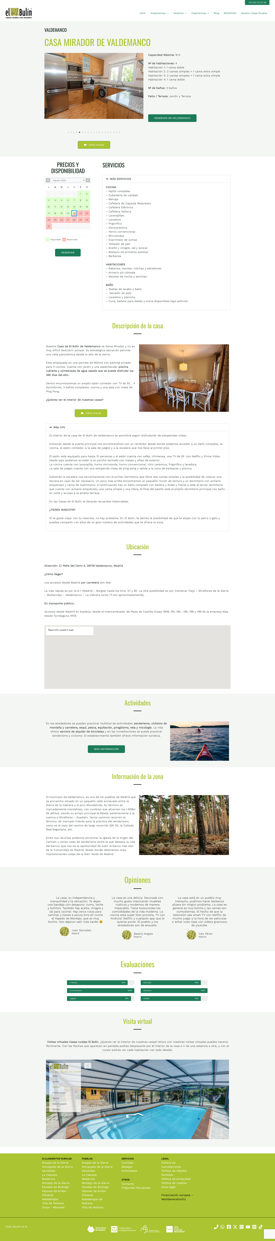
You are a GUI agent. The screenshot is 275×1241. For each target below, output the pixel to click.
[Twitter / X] (235, 1227)
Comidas (127, 1162)
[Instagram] (241, 1227)
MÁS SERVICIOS (120, 178)
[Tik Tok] (260, 1227)
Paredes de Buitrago (55, 1187)
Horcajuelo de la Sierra (57, 1166)
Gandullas (48, 1170)
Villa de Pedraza (53, 1203)
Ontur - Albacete (53, 1207)
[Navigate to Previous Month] (48, 180)
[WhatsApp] (222, 1227)
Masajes (127, 1166)
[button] (257, 2)
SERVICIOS (113, 165)
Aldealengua (50, 1199)
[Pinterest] (254, 1227)
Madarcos (48, 1178)
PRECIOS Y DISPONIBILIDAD (68, 167)
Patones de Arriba (54, 1191)
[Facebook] (229, 1227)
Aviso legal (168, 1187)
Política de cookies (174, 1183)
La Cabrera (49, 1174)
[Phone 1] (216, 1227)
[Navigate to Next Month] (88, 180)
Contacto (128, 1183)
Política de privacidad (176, 1178)
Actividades (129, 1170)
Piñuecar (48, 1195)
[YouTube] (248, 1227)
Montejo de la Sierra (55, 1183)
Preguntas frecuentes (136, 1187)
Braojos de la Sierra (55, 1162)
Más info (59, 427)
